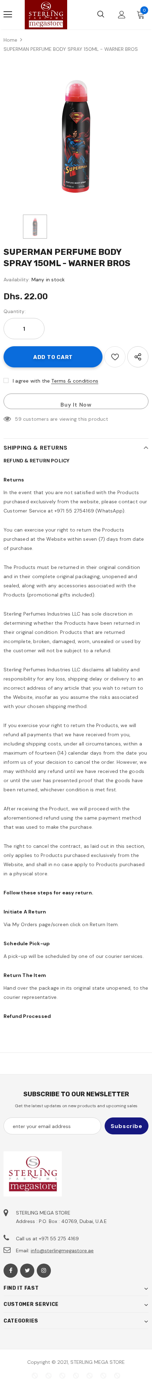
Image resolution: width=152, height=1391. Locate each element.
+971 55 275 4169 (59, 1238)
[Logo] (46, 14)
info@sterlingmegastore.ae (62, 1250)
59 (18, 419)
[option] (76, 135)
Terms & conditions (74, 381)
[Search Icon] (100, 14)
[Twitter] (27, 1271)
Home (10, 40)
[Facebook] (11, 1271)
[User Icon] (121, 14)
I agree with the (31, 381)
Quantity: (15, 311)
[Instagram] (44, 1271)
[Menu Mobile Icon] (8, 14)
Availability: (17, 279)
